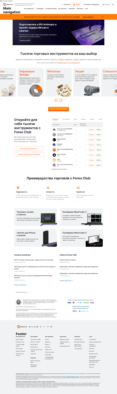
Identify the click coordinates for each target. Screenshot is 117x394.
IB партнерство (93, 353)
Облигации (48, 354)
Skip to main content (6, 1)
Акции (79, 71)
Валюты (47, 344)
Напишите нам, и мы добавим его (68, 63)
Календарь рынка (65, 346)
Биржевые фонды (26, 73)
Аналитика (71, 8)
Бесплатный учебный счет (29, 148)
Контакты (91, 348)
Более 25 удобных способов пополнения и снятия (80, 300)
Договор (91, 351)
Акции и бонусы (20, 351)
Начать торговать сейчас (58, 109)
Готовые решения (51, 8)
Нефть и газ (48, 349)
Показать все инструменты (59, 169)
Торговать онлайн (35, 339)
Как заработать (29, 8)
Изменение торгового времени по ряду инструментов (79, 267)
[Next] (61, 100)
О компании (92, 339)
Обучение (80, 8)
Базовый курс (78, 339)
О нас (86, 8)
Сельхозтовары (49, 352)
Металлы (53, 71)
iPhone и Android (35, 342)
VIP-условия (19, 348)
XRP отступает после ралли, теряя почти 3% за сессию (33, 260)
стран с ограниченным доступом (70, 376)
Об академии (78, 348)
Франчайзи (92, 364)
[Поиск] (113, 4)
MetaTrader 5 (34, 347)
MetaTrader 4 (34, 344)
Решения (33, 358)
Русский (106, 4)
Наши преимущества (95, 342)
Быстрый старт (20, 342)
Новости (91, 367)
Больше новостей (65, 280)
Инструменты (62, 8)
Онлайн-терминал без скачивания (29, 154)
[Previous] (56, 100)
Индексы (47, 342)
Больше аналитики (20, 285)
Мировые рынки (64, 339)
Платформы (40, 8)
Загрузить (33, 353)
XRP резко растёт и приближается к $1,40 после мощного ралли (34, 268)
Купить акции (19, 339)
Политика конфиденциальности (80, 308)
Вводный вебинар (79, 342)
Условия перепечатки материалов (80, 306)
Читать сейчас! (88, 17)
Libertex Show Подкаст (68, 260)
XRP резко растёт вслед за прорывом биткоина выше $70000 (33, 277)
